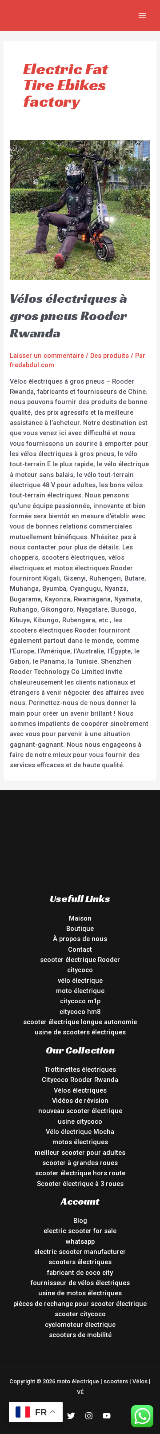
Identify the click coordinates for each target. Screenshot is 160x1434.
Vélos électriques (80, 1090)
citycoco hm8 (80, 1012)
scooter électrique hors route (80, 1173)
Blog (80, 1221)
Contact (80, 949)
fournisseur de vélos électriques (80, 1283)
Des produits (109, 356)
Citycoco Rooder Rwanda (80, 1080)
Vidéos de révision (80, 1101)
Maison (80, 918)
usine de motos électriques (80, 1293)
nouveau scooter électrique (80, 1111)
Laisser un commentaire (47, 356)
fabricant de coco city (80, 1273)
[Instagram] (89, 1416)
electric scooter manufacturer (80, 1252)
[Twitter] (71, 1416)
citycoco (80, 970)
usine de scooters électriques (80, 1032)
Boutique (80, 929)
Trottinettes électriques (80, 1069)
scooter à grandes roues (80, 1163)
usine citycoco (80, 1122)
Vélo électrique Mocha (80, 1132)
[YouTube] (107, 1416)
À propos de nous (80, 939)
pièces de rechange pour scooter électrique (80, 1304)
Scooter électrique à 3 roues (80, 1184)
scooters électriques (80, 1262)
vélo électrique (80, 981)
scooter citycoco (80, 1314)
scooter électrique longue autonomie (80, 1022)
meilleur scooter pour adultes (80, 1153)
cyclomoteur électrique (80, 1325)
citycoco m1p (80, 1001)
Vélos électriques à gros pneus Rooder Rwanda (68, 315)
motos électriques (80, 1142)
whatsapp (80, 1242)
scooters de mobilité (80, 1335)
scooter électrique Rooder (80, 960)
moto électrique (80, 991)
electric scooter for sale (80, 1231)
